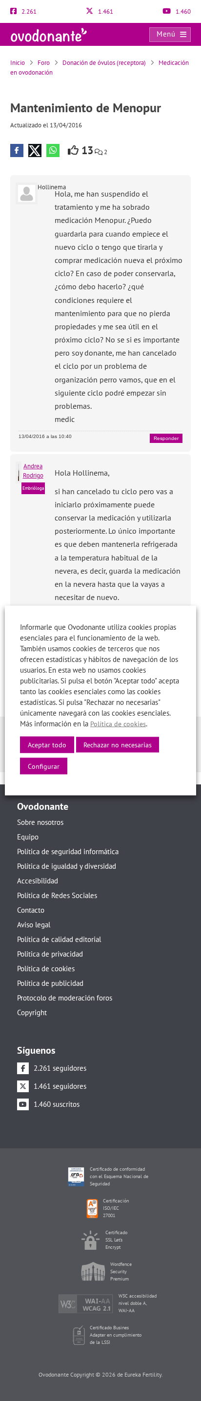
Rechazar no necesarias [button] (117, 745)
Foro (44, 63)
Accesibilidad (37, 880)
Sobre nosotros (40, 822)
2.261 (28, 11)
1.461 (105, 11)
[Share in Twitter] (34, 150)
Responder (166, 438)
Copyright (32, 1012)
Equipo (28, 837)
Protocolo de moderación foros (64, 997)
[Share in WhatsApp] (53, 150)
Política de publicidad (50, 983)
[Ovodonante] (48, 34)
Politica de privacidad (50, 954)
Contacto (30, 910)
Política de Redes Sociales (57, 895)
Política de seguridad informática (68, 851)
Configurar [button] (44, 766)
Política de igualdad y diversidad (66, 866)
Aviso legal (33, 924)
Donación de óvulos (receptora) (104, 63)
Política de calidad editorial (59, 939)
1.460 (182, 11)
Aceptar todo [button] (47, 745)
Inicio (17, 63)
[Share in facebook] (16, 150)
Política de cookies (46, 968)
